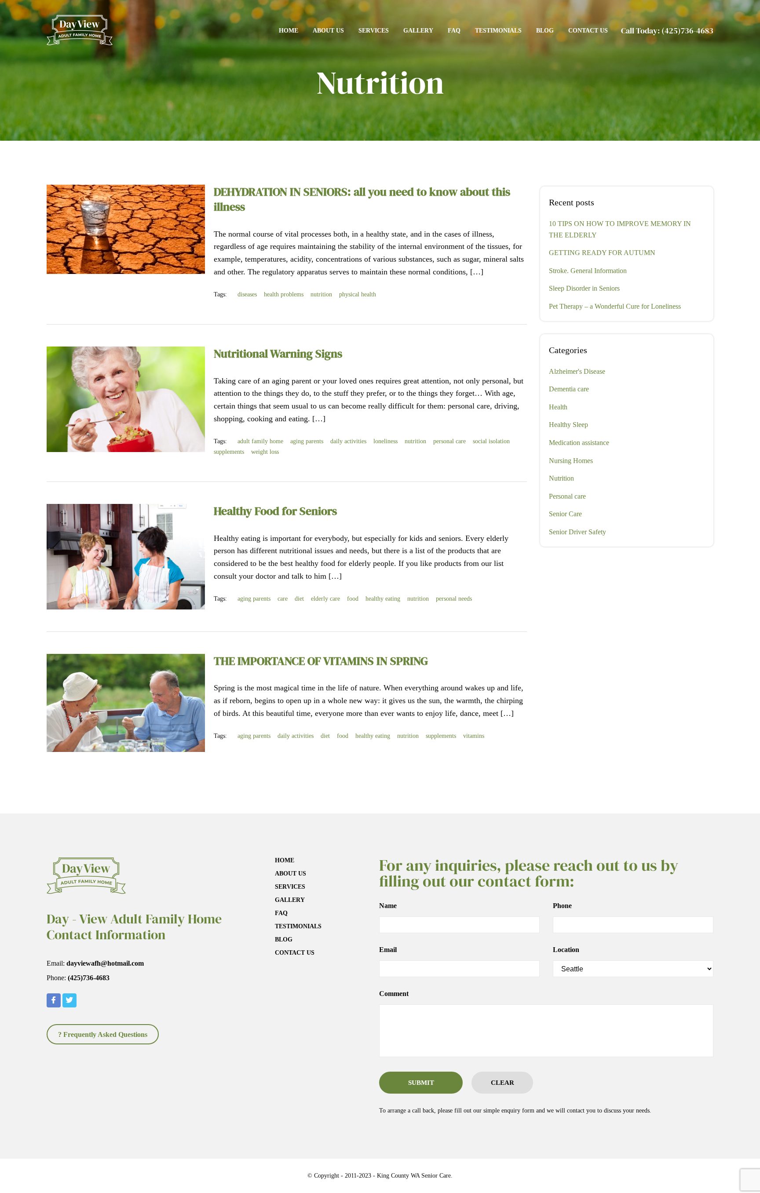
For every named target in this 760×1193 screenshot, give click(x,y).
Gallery (418, 30)
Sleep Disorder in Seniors (584, 288)
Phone (562, 905)
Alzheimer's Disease (577, 371)
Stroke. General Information (588, 270)
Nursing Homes (571, 460)
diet (299, 598)
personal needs (454, 598)
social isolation (491, 441)
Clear (502, 1082)
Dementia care (569, 389)
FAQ (454, 30)
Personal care (567, 496)
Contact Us (588, 30)
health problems (283, 294)
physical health (357, 294)
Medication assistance (579, 442)
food (352, 598)
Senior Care (565, 514)
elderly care (325, 598)
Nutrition (561, 478)
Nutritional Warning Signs (278, 353)
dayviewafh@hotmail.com (105, 963)
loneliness (385, 441)
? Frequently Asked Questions (102, 1034)
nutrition (321, 294)
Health (558, 407)
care (283, 598)
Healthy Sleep (568, 424)
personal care (449, 441)
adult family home (260, 441)
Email (388, 949)
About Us (328, 30)
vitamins (473, 736)
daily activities (348, 441)
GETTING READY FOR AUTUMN (602, 252)
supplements (229, 452)
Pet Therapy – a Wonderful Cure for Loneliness (615, 306)
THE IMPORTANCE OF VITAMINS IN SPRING (321, 661)
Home (288, 30)
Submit (421, 1082)
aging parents (306, 441)
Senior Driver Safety (577, 532)
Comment (394, 993)
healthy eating (382, 598)
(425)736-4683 (687, 30)
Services (373, 30)
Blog (545, 30)
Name (388, 905)
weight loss (265, 452)
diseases (247, 294)
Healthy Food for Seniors (275, 511)
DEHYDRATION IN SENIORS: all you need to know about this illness (362, 199)
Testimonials (498, 30)
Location (566, 949)
